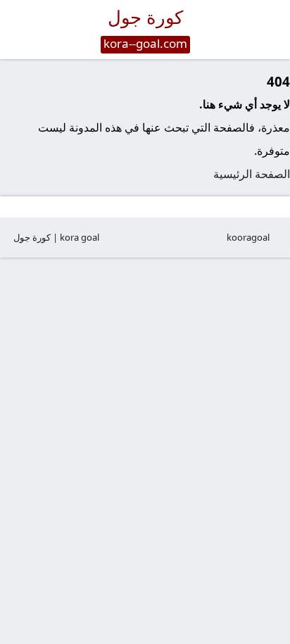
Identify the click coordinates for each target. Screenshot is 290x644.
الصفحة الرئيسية (251, 174)
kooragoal (248, 237)
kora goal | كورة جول (56, 237)
